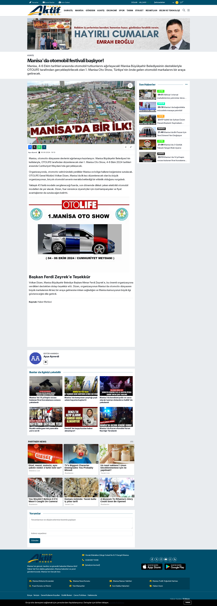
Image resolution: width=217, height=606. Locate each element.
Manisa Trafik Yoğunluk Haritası (165, 581)
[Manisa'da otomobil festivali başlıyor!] (81, 112)
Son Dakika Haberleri (120, 586)
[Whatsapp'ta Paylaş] (39, 147)
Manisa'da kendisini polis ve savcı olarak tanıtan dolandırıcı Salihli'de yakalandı (116, 400)
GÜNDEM (90, 10)
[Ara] (184, 10)
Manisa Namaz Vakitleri (122, 581)
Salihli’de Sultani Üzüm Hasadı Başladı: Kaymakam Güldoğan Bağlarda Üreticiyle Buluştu (171, 122)
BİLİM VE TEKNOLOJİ (169, 10)
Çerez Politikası (80, 595)
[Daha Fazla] (44, 147)
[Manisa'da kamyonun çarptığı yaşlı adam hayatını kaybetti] (81, 386)
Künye (29, 595)
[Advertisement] (81, 325)
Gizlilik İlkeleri (66, 595)
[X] (157, 559)
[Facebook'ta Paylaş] (30, 147)
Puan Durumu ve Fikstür (41, 586)
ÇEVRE (160, 91)
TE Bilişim (186, 599)
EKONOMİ (112, 10)
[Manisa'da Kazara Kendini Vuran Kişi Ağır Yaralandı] (116, 417)
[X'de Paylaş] (34, 147)
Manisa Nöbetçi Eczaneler (43, 581)
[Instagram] (161, 559)
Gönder (35, 541)
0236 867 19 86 (91, 560)
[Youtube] (166, 559)
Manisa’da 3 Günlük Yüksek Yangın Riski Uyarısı (169, 146)
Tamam (187, 602)
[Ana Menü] (188, 10)
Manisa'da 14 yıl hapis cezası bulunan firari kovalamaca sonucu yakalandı (45, 400)
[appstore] (152, 567)
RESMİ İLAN (151, 10)
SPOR (121, 10)
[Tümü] (186, 85)
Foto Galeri (65, 2)
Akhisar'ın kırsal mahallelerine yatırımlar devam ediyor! (171, 97)
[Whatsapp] (170, 559)
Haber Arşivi (158, 586)
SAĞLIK (161, 103)
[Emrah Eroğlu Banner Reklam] (108, 34)
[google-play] (175, 567)
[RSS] (175, 559)
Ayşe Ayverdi (32, 152)
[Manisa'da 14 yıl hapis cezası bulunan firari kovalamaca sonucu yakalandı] (45, 386)
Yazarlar (35, 2)
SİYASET (139, 10)
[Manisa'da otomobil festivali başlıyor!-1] (79, 234)
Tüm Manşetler (78, 586)
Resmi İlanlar (50, 2)
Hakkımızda (92, 595)
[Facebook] (152, 559)
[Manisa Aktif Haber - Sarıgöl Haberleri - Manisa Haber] (44, 10)
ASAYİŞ (100, 10)
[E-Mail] (46, 362)
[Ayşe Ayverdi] (35, 358)
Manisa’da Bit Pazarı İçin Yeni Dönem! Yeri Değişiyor (171, 134)
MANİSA (79, 10)
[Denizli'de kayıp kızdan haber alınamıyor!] (81, 417)
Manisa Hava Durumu (81, 581)
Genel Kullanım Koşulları (50, 595)
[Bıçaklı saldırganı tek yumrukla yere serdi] (45, 417)
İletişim (36, 595)
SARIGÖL (68, 10)
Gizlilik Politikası (116, 603)
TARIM (130, 10)
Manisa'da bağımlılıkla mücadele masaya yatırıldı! (171, 109)
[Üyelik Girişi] (189, 2)
